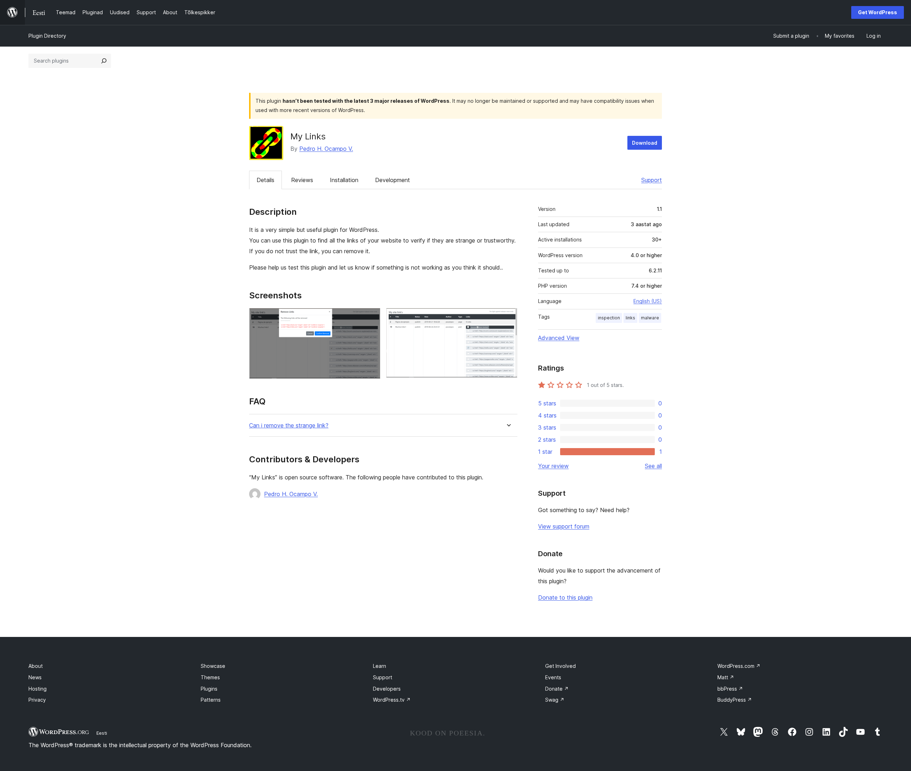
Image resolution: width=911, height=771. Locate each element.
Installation (344, 180)
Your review (553, 465)
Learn (379, 666)
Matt (725, 677)
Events (553, 677)
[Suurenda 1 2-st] (370, 317)
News (35, 677)
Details (265, 180)
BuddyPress (734, 700)
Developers (387, 689)
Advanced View (558, 337)
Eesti (101, 733)
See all (653, 465)
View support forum (563, 526)
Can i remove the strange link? (288, 425)
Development (392, 180)
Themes (210, 677)
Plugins (209, 689)
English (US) (647, 301)
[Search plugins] (104, 61)
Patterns (211, 700)
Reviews (302, 180)
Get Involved (560, 666)
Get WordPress (877, 12)
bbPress (730, 689)
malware (650, 317)
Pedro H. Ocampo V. (326, 148)
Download (644, 143)
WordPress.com (738, 666)
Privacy (37, 700)
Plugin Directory (47, 36)
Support (651, 180)
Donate (557, 689)
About (35, 666)
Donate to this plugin (565, 597)
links (630, 317)
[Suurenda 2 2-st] (507, 317)
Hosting (37, 689)
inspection (609, 317)
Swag (554, 700)
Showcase (213, 666)
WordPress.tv (392, 700)
